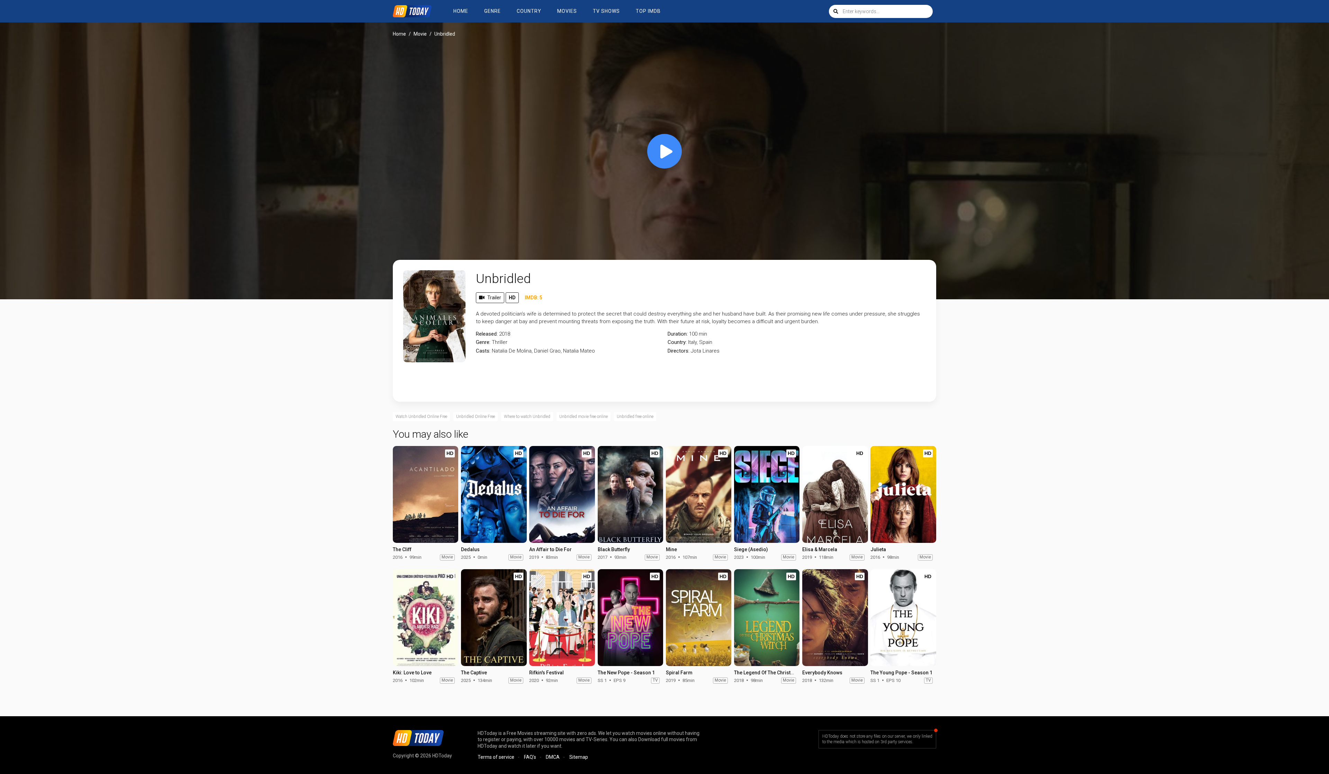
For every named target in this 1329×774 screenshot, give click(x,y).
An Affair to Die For (550, 549)
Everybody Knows (822, 672)
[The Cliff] (425, 494)
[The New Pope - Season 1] (630, 617)
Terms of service (496, 757)
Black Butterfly (614, 549)
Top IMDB (648, 11)
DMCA (553, 757)
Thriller (499, 342)
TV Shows (606, 11)
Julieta (878, 549)
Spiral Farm (679, 672)
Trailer (494, 297)
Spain (705, 342)
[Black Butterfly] (630, 494)
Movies (567, 11)
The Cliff (402, 549)
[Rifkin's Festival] (562, 617)
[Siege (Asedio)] (766, 494)
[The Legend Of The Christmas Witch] (766, 617)
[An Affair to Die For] (562, 494)
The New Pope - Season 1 (626, 672)
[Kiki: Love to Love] (425, 617)
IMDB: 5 (533, 297)
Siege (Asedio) (751, 549)
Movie (420, 34)
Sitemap (578, 757)
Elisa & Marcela (819, 549)
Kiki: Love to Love (412, 672)
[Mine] (698, 494)
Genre (492, 11)
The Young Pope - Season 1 (901, 672)
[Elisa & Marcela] (835, 494)
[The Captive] (493, 617)
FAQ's (530, 757)
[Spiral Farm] (698, 617)
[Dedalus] (493, 494)
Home (460, 11)
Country (529, 11)
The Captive (474, 672)
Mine (671, 549)
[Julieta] (903, 494)
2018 (504, 334)
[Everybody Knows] (835, 617)
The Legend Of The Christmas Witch (774, 672)
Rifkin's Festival (546, 672)
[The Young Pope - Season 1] (903, 617)
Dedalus (470, 549)
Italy (692, 342)
